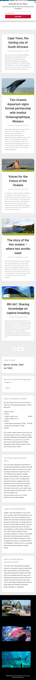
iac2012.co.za (23, 543)
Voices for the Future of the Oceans (18, 181)
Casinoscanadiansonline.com (13, 495)
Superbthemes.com (18, 677)
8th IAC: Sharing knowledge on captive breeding (18, 308)
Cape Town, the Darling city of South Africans (18, 42)
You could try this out (18, 439)
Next (20, 349)
